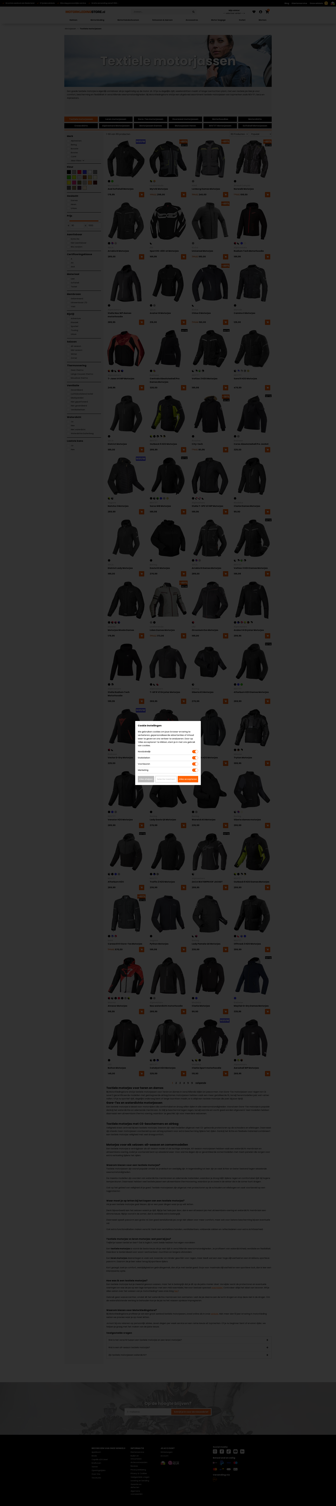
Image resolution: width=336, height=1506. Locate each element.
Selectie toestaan (166, 779)
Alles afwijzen (146, 779)
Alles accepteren (188, 779)
